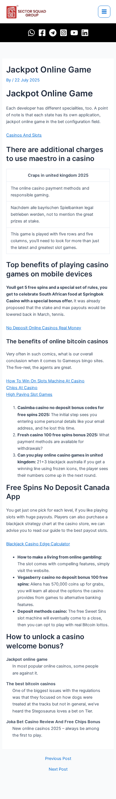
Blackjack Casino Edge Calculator (38, 543)
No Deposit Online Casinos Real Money (43, 327)
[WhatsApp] (31, 33)
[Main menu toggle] (104, 12)
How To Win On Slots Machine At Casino (45, 380)
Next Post (58, 769)
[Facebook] (42, 33)
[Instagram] (63, 33)
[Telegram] (53, 33)
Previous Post (58, 759)
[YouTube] (74, 33)
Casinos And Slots (24, 135)
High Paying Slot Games (29, 394)
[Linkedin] (85, 33)
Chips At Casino (21, 387)
